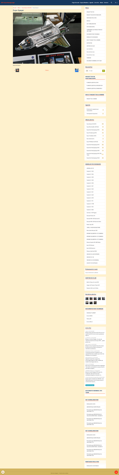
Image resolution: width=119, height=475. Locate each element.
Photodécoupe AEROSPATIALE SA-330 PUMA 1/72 (94, 410)
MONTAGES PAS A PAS (91, 18)
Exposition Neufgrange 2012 (95, 129)
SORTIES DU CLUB (91, 46)
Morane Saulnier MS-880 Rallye (93, 242)
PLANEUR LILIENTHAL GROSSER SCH (95, 85)
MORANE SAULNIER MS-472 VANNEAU (95, 233)
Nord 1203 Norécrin (91, 248)
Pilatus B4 (89, 318)
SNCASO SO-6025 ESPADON (93, 254)
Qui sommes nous (90, 52)
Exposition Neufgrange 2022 (95, 158)
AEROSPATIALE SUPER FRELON (93, 407)
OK (103, 70)
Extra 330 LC (90, 321)
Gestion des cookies (63, 473)
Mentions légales (54, 473)
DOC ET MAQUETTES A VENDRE (93, 40)
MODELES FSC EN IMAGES (92, 37)
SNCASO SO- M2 (90, 257)
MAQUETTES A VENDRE (92, 98)
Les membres (90, 49)
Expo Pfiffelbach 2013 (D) (95, 141)
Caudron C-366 (90, 174)
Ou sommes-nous (91, 55)
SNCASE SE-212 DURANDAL (93, 260)
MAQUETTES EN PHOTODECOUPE (94, 15)
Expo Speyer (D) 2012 (26, 7)
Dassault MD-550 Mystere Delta (94, 221)
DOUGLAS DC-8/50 (91, 404)
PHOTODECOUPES (91, 26)
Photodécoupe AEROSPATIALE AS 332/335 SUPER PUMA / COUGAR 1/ (95, 415)
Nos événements (95, 138)
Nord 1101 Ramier (90, 245)
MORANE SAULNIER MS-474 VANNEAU (95, 236)
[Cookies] (2, 472)
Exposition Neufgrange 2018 (95, 150)
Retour (47, 70)
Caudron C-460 (90, 180)
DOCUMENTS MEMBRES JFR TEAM (94, 60)
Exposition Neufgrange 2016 (95, 147)
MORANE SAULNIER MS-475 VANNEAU (95, 239)
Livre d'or (96, 2)
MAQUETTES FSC (90, 12)
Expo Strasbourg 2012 (95, 132)
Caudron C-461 (90, 186)
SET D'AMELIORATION (91, 23)
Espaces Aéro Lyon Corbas (92, 288)
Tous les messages (90, 385)
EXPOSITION (89, 43)
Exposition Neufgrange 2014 (95, 144)
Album (101, 2)
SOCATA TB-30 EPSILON (92, 263)
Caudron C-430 (90, 177)
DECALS (88, 20)
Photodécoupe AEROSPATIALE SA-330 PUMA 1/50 (94, 424)
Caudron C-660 (90, 195)
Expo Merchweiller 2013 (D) (95, 127)
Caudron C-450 (90, 183)
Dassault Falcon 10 (91, 215)
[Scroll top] (116, 472)
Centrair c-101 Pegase (91, 212)
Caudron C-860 (90, 209)
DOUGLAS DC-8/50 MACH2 (93, 465)
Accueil (14, 7)
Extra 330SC (89, 315)
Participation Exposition (95, 113)
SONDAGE (89, 57)
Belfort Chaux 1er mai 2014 (93, 282)
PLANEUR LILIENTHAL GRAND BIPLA (94, 88)
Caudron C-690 (90, 198)
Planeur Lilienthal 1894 (92, 251)
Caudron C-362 (90, 171)
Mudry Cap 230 (90, 224)
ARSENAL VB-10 (90, 168)
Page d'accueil (75, 2)
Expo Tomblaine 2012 (95, 135)
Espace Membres (84, 2)
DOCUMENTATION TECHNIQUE (93, 34)
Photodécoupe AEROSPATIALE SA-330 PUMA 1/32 (94, 419)
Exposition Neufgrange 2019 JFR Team (95, 154)
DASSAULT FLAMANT (91, 313)
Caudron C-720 (90, 206)
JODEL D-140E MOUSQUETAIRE (93, 227)
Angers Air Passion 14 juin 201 (93, 285)
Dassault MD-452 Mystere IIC (93, 218)
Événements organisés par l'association (95, 110)
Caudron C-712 (90, 200)
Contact (106, 2)
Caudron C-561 (90, 192)
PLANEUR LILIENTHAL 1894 (92, 82)
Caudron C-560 (90, 189)
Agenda (91, 2)
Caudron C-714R (90, 203)
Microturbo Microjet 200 (92, 230)
